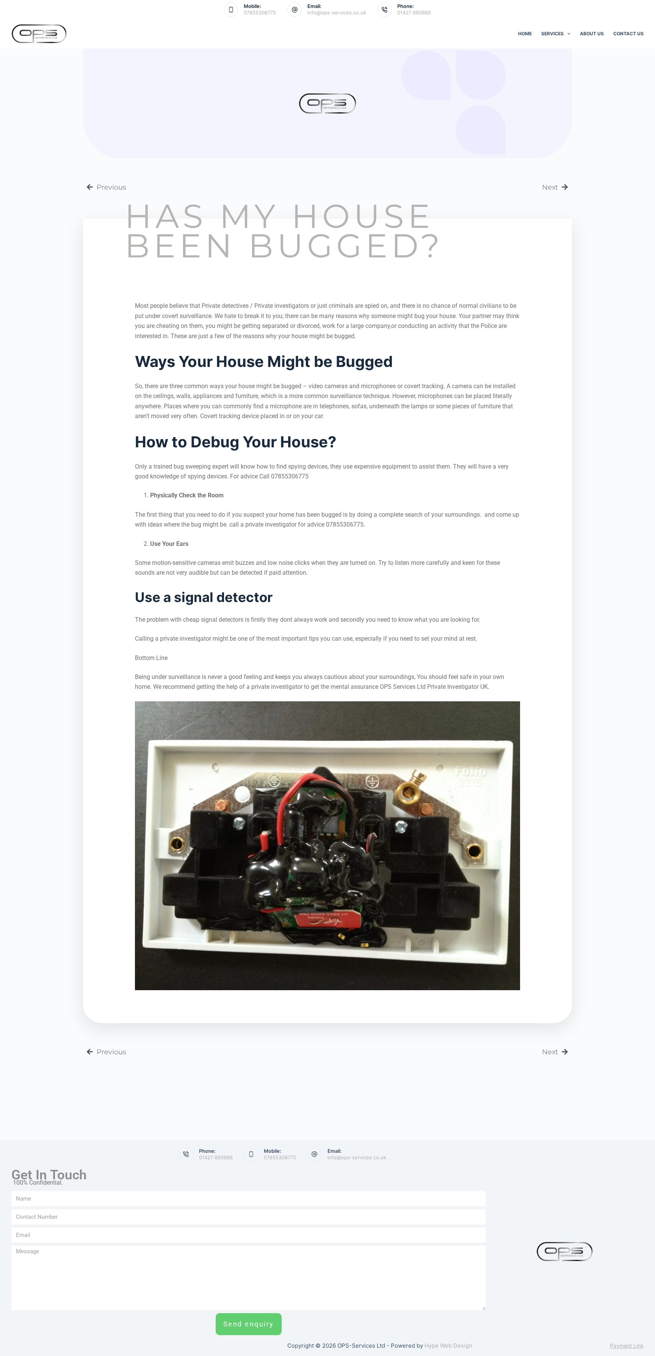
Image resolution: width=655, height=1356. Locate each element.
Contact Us (628, 33)
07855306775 (260, 12)
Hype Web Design (448, 1345)
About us (592, 33)
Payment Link (627, 1345)
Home (525, 33)
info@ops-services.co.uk (336, 12)
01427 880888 (414, 12)
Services (552, 33)
